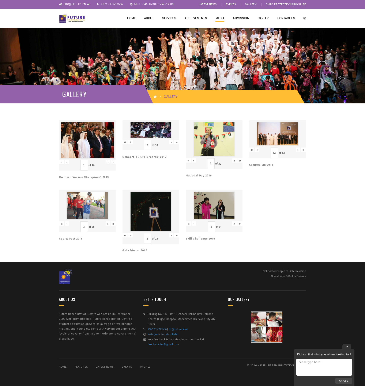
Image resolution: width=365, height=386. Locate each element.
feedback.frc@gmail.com (163, 344)
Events (231, 4)
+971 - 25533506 (111, 4)
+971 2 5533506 (157, 329)
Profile (145, 366)
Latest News (208, 4)
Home (63, 366)
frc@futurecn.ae (77, 4)
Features (81, 366)
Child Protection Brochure (286, 4)
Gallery (250, 4)
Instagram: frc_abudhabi (162, 334)
